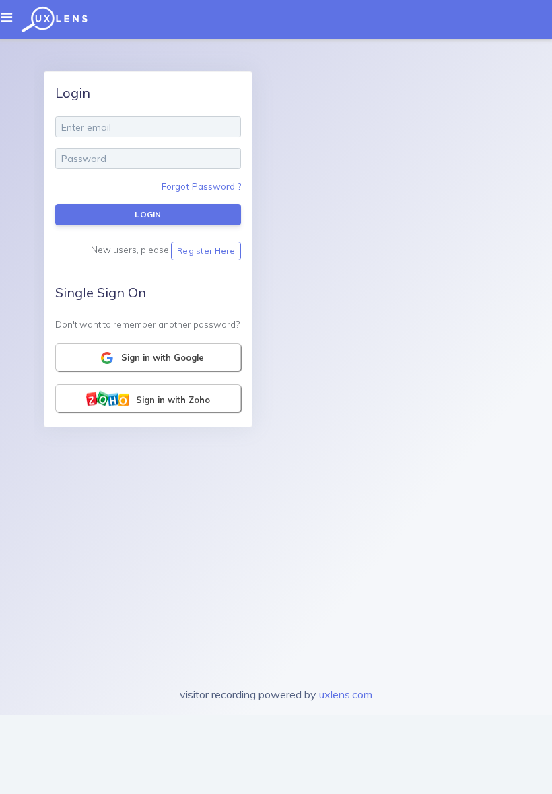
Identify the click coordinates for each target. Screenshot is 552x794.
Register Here (206, 251)
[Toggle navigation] (10, 17)
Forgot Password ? (201, 186)
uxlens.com (345, 694)
